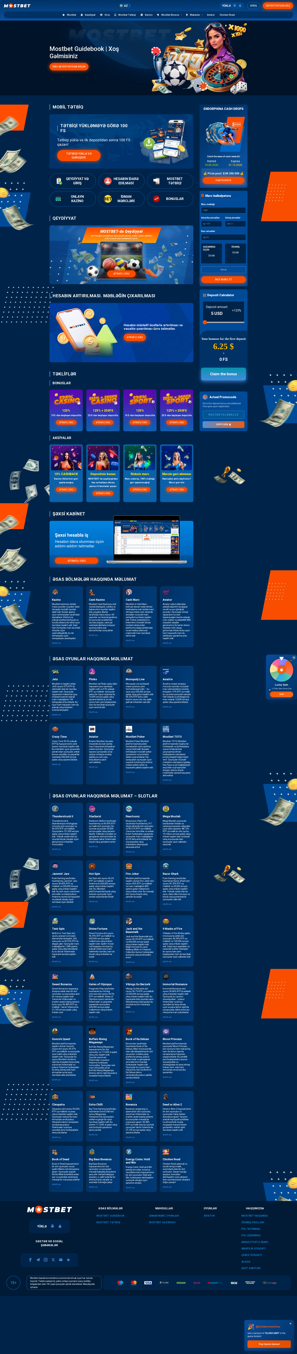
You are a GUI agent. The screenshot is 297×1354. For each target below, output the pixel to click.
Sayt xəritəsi (251, 1268)
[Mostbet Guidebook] (49, 1209)
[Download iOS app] (60, 1226)
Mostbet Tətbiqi (108, 1222)
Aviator (209, 1215)
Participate (223, 180)
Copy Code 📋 (223, 424)
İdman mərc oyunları (164, 1215)
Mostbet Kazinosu (162, 1222)
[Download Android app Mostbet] (234, 6)
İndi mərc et (223, 279)
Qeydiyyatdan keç (278, 5)
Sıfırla (223, 269)
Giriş (253, 5)
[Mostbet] (17, 6)
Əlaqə (245, 1261)
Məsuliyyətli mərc (255, 1242)
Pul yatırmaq (250, 1228)
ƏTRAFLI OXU (66, 422)
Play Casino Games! (269, 1344)
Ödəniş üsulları (252, 1222)
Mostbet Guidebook (111, 1215)
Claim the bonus (223, 374)
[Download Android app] (52, 1226)
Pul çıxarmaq (251, 1235)
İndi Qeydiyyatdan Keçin (69, 66)
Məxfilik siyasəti (253, 1248)
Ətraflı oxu (121, 273)
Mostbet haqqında (254, 1215)
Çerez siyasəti (251, 1255)
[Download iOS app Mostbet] (240, 6)
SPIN (281, 694)
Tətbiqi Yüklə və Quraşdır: (79, 155)
